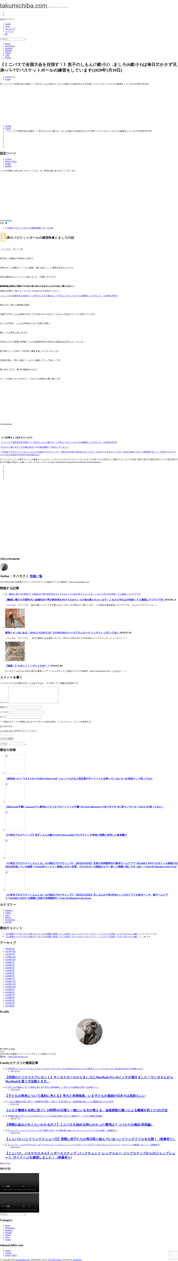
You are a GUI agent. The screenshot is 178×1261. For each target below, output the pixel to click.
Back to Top (5, 1163)
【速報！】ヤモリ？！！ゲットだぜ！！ (27, 665)
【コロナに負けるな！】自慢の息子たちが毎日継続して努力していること (34, 447)
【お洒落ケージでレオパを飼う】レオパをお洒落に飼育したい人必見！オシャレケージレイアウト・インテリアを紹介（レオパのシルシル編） (72, 934)
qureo (7, 26)
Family (8, 24)
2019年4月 (10, 1003)
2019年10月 (10, 987)
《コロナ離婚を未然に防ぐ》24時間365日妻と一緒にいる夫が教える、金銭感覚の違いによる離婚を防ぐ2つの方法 (86, 1110)
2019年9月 (10, 989)
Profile (8, 164)
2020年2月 (10, 976)
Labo (7, 55)
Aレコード (10, 29)
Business (9, 48)
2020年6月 (10, 965)
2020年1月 (10, 979)
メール (4, 712)
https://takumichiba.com (18, 1057)
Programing (10, 46)
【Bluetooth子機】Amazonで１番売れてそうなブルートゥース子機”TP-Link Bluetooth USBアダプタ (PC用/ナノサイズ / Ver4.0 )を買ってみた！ (84, 806)
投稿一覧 (36, 576)
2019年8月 (10, 992)
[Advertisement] (89, 105)
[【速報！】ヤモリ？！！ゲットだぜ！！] (15, 660)
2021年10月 (10, 951)
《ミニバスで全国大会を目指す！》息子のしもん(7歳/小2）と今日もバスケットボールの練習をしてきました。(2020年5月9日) (58, 296)
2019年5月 (10, 1000)
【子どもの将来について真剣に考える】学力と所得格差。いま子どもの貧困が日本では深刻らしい (75, 1095)
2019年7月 (10, 995)
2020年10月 (10, 959)
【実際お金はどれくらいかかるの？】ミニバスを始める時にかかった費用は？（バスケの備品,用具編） (79, 1124)
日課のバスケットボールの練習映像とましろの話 (29, 228)
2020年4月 (10, 970)
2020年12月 (10, 957)
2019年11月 (10, 984)
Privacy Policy (11, 161)
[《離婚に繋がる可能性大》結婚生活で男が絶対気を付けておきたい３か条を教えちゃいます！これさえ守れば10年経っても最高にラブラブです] (73, 594)
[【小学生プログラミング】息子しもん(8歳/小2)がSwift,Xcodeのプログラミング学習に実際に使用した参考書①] (15, 830)
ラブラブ (9, 31)
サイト (3, 717)
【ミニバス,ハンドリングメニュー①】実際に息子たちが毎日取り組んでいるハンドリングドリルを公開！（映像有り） (90, 1139)
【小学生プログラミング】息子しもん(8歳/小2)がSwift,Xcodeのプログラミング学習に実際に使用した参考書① (66, 835)
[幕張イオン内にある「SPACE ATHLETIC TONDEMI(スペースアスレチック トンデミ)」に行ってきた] (15, 627)
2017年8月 (10, 1006)
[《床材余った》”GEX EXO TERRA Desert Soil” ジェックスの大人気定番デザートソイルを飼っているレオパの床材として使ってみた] (15, 773)
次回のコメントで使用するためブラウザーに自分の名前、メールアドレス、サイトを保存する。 (48, 722)
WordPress (77, 1260)
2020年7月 (10, 962)
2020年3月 (10, 973)
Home (7, 44)
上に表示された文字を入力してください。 (20, 731)
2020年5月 (10, 968)
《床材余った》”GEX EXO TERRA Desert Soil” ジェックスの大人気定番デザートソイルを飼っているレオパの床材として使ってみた (79, 778)
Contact (8, 159)
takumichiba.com (23, 1260)
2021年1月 (10, 954)
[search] (25, 39)
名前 (3, 707)
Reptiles (8, 51)
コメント (4, 702)
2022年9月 (10, 949)
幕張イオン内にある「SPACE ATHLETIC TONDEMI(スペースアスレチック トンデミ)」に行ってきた (62, 632)
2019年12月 (10, 981)
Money (8, 53)
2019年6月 (10, 998)
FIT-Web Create (54, 1260)
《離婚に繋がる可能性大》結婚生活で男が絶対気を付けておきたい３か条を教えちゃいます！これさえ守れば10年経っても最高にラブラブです (84, 599)
